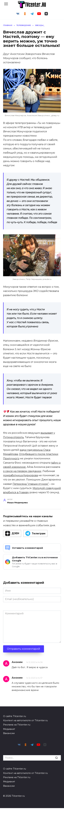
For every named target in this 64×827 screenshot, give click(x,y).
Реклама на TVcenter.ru (16, 724)
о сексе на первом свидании (22, 471)
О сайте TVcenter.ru (14, 716)
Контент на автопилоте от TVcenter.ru (25, 720)
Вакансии (9, 733)
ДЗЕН (15, 533)
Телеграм (38, 533)
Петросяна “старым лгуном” (31, 483)
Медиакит (9, 729)
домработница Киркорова (20, 475)
